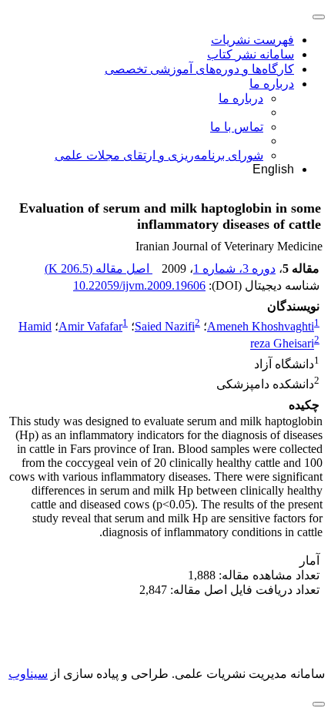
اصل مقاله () (98, 268)
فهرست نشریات (252, 39)
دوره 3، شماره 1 (234, 268)
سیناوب (28, 673)
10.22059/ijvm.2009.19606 (139, 285)
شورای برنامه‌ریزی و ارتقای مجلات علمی (159, 155)
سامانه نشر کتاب (250, 54)
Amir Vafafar (90, 326)
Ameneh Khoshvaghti (260, 326)
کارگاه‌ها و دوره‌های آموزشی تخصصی (199, 68)
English (273, 169)
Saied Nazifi (165, 326)
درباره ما (271, 83)
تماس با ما (236, 126)
